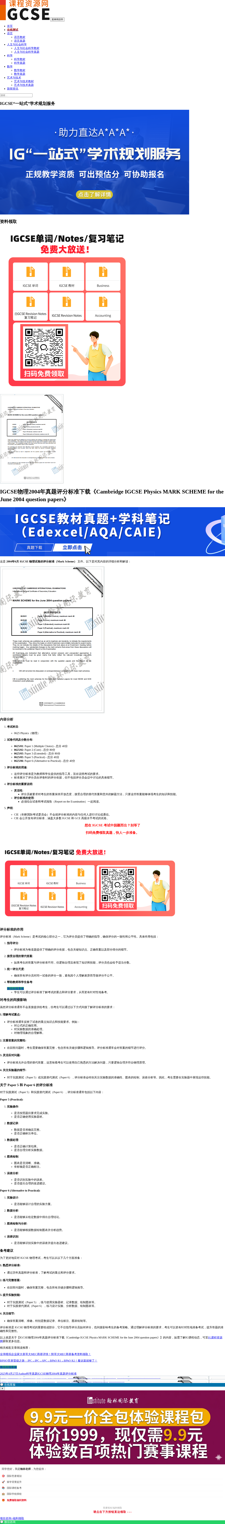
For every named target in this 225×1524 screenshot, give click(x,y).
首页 (10, 26)
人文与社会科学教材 (26, 48)
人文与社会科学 (17, 44)
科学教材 (19, 59)
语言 (10, 33)
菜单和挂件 (57, 19)
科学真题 (19, 62)
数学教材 (19, 70)
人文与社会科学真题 (26, 51)
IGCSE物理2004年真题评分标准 (57, 1373)
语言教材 (19, 37)
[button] (112, 1385)
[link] (112, 1522)
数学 (10, 66)
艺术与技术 (14, 77)
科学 (10, 55)
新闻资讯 (12, 88)
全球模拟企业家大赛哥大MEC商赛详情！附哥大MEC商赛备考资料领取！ (45, 1354)
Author (22, 1373)
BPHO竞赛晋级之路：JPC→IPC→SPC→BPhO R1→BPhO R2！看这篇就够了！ (48, 1360)
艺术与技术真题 (24, 84)
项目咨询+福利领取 (12, 1518)
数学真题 (19, 73)
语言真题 (19, 40)
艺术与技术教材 (24, 81)
